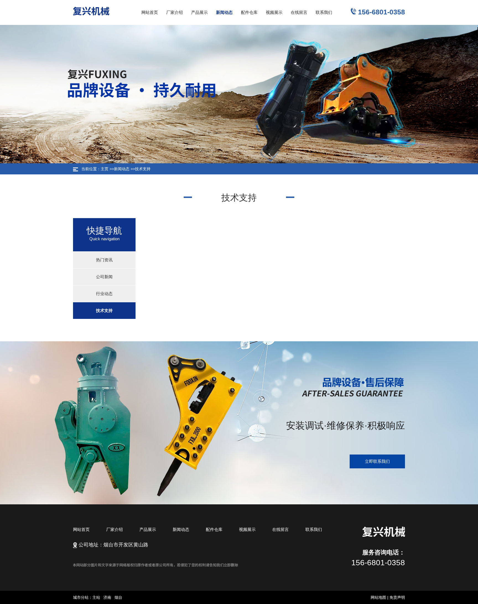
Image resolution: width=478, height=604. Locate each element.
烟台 (118, 597)
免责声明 (397, 597)
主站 (96, 597)
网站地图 (378, 597)
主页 (104, 169)
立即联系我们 (377, 461)
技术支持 (142, 169)
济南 (107, 597)
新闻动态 (121, 169)
